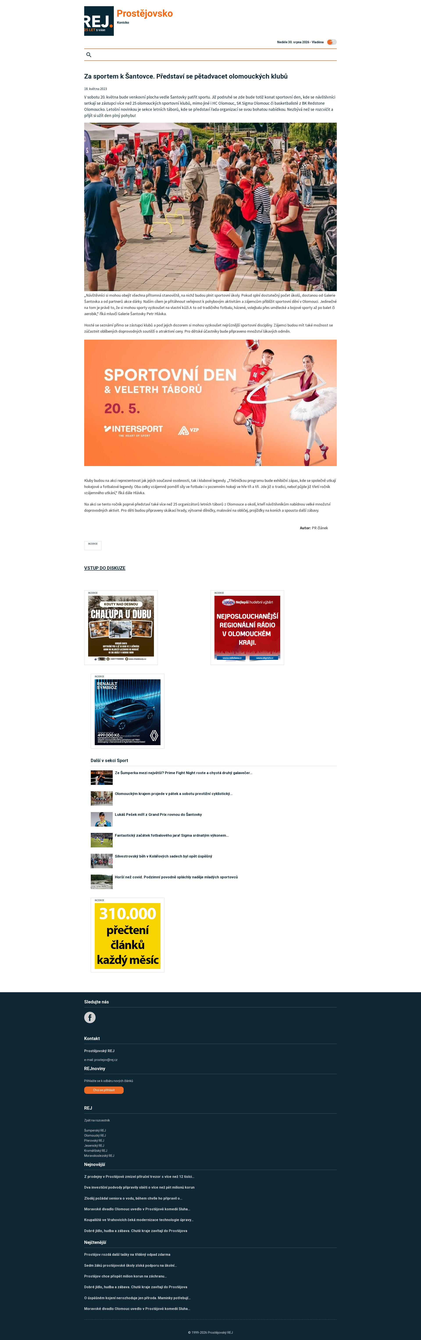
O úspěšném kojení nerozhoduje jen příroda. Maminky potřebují (137, 1298)
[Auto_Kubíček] (128, 712)
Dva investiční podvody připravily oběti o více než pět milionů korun (139, 1187)
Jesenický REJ (94, 1145)
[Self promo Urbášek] (128, 936)
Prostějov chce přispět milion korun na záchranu (125, 1276)
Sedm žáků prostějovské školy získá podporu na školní (130, 1265)
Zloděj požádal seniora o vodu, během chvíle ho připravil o (133, 1198)
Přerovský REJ (94, 1140)
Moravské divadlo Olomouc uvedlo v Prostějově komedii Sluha (137, 1209)
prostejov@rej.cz (106, 1060)
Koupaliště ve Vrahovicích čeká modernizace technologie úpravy (139, 1220)
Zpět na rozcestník (97, 1120)
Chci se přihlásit (104, 1090)
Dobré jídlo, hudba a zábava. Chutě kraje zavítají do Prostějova (135, 1231)
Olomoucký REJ (95, 1135)
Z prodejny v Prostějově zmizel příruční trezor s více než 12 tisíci (139, 1177)
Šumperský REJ (95, 1130)
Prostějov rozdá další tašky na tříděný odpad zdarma (127, 1254)
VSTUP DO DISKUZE (104, 568)
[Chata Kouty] (121, 629)
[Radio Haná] (247, 629)
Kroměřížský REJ (95, 1150)
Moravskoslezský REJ (99, 1155)
